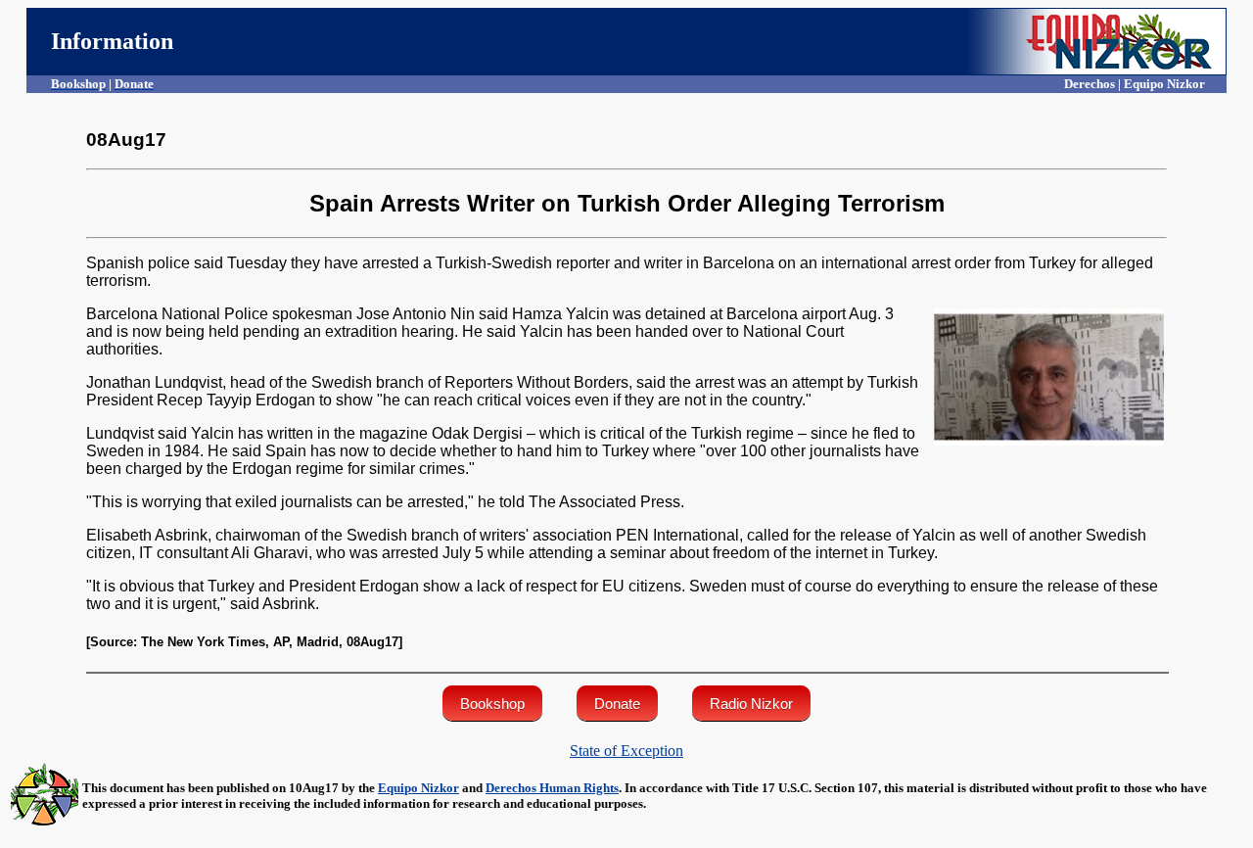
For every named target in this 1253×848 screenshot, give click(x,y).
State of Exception (626, 750)
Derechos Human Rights (552, 787)
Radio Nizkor (751, 703)
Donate (617, 703)
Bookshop (492, 703)
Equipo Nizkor (418, 787)
